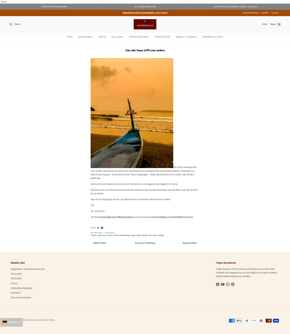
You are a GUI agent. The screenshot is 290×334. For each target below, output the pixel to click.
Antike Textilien (85, 36)
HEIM (69, 36)
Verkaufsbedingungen (21, 288)
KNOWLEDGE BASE (139, 36)
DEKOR (102, 36)
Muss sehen (117, 36)
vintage (161, 235)
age (99, 235)
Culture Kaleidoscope (122, 235)
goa (133, 235)
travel (154, 235)
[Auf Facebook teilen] (102, 228)
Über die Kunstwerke (21, 297)
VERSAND (16, 278)
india (138, 235)
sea (149, 235)
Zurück (14, 283)
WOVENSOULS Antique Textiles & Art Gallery (36, 320)
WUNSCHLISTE (162, 36)
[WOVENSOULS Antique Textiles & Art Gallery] (145, 24)
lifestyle (144, 235)
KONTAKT (265, 13)
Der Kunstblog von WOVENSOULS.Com (172, 217)
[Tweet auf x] (98, 228)
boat (104, 235)
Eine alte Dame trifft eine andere (117, 217)
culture (109, 235)
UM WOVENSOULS (251, 13)
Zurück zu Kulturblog (145, 243)
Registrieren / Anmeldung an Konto (28, 269)
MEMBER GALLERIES (213, 36)
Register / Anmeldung (186, 36)
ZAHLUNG (16, 274)
